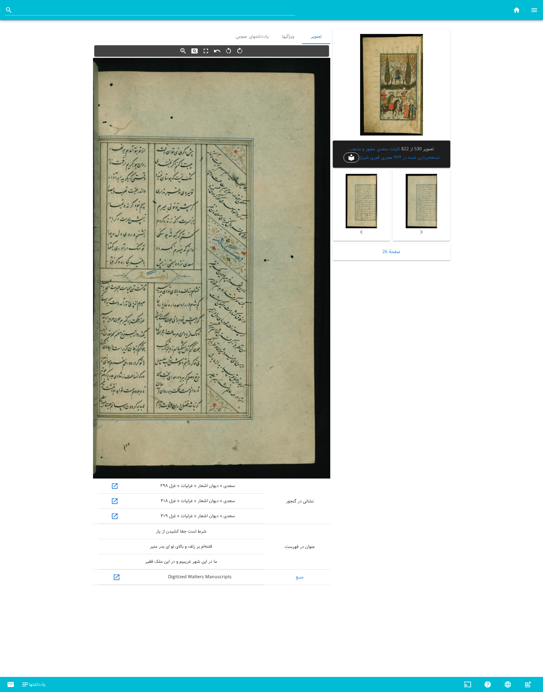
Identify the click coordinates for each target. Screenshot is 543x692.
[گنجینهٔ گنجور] (516, 10)
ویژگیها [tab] (288, 36)
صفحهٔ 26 (391, 251)
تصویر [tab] (316, 36)
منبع (300, 577)
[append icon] (9, 10)
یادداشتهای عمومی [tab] (252, 36)
